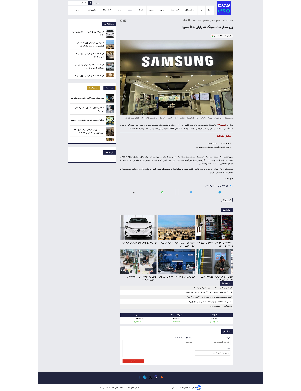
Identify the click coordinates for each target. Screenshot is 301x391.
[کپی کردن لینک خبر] (133, 192)
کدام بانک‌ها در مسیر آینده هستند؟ (217, 143)
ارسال (133, 361)
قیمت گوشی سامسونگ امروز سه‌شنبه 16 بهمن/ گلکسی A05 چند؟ (209, 297)
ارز (201, 10)
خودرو (162, 10)
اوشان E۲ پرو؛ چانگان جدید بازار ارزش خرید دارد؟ (139, 243)
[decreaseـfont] (184, 20)
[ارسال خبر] (124, 20)
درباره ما (97, 3)
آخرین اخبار (109, 88)
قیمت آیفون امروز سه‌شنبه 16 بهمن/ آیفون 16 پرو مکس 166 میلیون (209, 292)
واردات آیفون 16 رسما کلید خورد (221, 306)
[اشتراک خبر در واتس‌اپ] (162, 192)
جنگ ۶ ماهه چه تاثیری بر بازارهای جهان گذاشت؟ (87, 120)
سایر (78, 10)
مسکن (152, 10)
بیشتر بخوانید (224, 136)
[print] (121, 20)
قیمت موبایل (227, 200)
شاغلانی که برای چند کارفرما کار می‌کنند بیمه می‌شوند (89, 109)
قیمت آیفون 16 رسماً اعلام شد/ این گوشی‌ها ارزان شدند (213, 288)
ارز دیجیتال (190, 10)
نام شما (227, 337)
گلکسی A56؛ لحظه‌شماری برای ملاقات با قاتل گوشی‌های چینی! (210, 301)
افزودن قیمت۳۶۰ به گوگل (222, 36)
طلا (209, 10)
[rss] (162, 377)
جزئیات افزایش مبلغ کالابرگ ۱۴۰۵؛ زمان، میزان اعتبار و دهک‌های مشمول (215, 244)
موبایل (130, 10)
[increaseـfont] (189, 20)
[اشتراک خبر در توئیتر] (191, 192)
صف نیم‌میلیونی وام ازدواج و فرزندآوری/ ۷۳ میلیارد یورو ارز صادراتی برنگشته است (89, 131)
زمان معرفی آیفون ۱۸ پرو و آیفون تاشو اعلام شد (87, 98)
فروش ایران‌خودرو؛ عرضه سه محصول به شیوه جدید (176, 277)
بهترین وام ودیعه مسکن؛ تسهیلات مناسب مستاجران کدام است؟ (141, 278)
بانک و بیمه (175, 10)
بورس (119, 10)
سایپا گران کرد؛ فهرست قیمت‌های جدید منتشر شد (212, 147)
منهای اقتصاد (91, 10)
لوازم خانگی (106, 10)
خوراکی (141, 10)
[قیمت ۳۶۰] (224, 8)
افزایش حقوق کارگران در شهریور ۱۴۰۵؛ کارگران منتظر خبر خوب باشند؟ (217, 278)
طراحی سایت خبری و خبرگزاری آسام (184, 387)
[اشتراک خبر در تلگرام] (219, 192)
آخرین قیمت (93, 88)
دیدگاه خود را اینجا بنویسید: (183, 337)
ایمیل (228, 348)
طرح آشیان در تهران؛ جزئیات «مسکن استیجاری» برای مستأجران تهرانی (178, 244)
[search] (90, 3)
